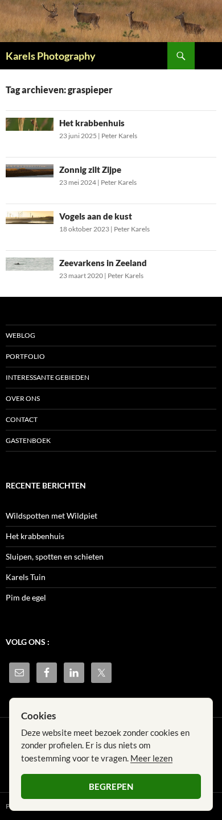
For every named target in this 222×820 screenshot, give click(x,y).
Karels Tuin (26, 577)
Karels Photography (51, 55)
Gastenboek (28, 440)
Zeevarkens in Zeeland (103, 263)
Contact (22, 419)
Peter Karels (119, 135)
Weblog (20, 335)
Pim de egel (26, 597)
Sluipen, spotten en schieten (55, 556)
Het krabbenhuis (92, 123)
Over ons (23, 398)
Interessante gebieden (47, 377)
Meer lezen (151, 758)
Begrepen (111, 786)
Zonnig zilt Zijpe (90, 169)
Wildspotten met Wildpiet (51, 515)
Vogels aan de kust (95, 216)
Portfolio (25, 356)
